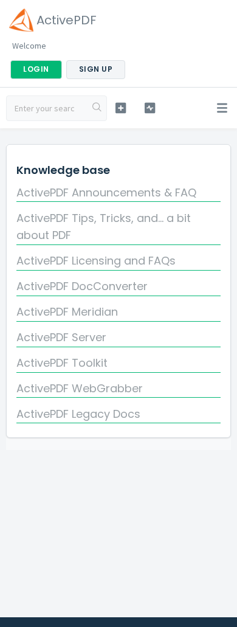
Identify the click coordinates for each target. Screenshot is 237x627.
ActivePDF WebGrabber (79, 388)
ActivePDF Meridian (67, 311)
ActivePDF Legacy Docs (78, 413)
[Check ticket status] (149, 108)
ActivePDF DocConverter (82, 286)
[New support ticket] (120, 108)
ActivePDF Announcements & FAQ (106, 192)
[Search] (97, 108)
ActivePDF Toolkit (62, 362)
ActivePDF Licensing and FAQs (96, 260)
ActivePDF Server (61, 337)
